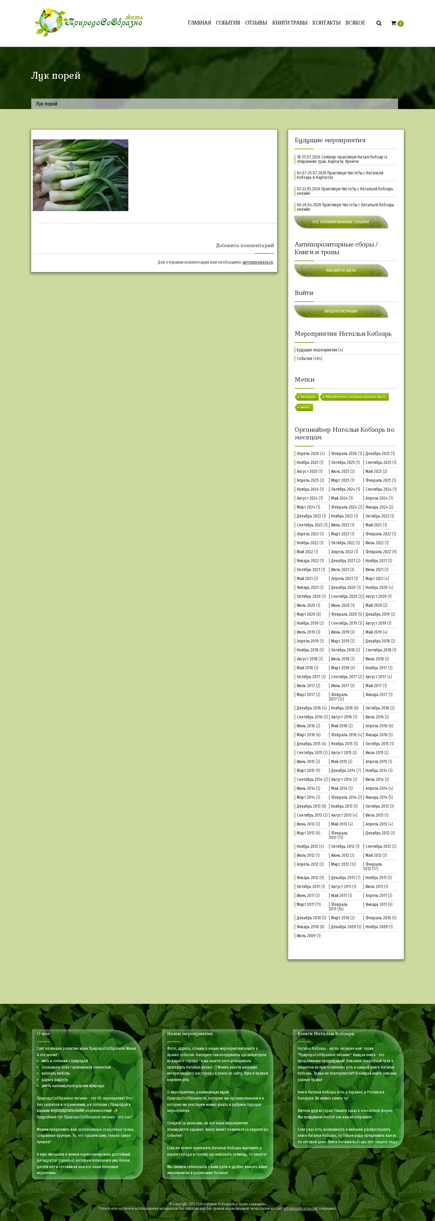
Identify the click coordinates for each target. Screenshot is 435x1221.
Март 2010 (340, 918)
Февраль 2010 (378, 918)
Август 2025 (307, 471)
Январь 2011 (376, 904)
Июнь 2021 (374, 569)
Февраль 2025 (378, 480)
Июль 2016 (375, 717)
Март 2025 (340, 480)
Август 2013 (341, 815)
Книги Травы (289, 22)
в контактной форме (375, 1110)
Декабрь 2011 (343, 877)
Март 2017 (306, 694)
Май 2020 (374, 605)
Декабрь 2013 (309, 806)
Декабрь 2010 (309, 918)
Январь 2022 (308, 560)
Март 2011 (305, 904)
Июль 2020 (306, 605)
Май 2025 (374, 471)
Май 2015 (339, 761)
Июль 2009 (306, 935)
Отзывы (256, 22)
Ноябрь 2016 (342, 708)
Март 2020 (306, 614)
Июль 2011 (374, 886)
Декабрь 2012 (377, 833)
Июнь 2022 (375, 543)
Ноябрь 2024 (308, 489)
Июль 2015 (374, 752)
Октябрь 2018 (343, 650)
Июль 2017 (306, 685)
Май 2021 (305, 578)
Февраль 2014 (344, 797)
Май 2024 (339, 498)
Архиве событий (180, 1054)
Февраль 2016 (344, 735)
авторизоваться (257, 262)
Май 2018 (305, 668)
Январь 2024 (377, 507)
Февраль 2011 (338, 907)
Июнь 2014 (306, 788)
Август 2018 (307, 659)
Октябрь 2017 (308, 677)
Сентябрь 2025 (378, 462)
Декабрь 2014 (343, 770)
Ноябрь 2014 (376, 770)
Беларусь (308, 396)
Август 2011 (341, 886)
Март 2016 (306, 735)
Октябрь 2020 (309, 596)
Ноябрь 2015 (342, 744)
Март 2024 (306, 507)
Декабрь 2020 (343, 587)
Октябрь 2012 (342, 846)
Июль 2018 (340, 659)
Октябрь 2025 (343, 462)
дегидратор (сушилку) (55, 1160)
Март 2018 (340, 668)
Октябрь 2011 (308, 886)
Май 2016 (339, 726)
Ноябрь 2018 (307, 650)
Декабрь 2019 (378, 614)
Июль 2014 (375, 779)
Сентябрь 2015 (309, 752)
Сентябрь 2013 (309, 815)
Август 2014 (341, 779)
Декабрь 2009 (343, 927)
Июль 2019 (306, 632)
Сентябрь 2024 (379, 489)
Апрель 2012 (307, 864)
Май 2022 (305, 552)
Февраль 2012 (372, 867)
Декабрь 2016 (309, 708)
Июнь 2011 (305, 895)
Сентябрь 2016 (310, 717)
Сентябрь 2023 (310, 525)
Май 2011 (339, 895)
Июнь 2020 (340, 605)
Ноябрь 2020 (377, 587)
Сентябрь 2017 (344, 677)
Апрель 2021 (342, 578)
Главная (199, 22)
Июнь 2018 (375, 659)
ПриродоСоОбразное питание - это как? (98, 1116)
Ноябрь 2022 (307, 543)
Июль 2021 (340, 569)
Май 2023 (374, 525)
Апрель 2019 (308, 641)
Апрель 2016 (377, 726)
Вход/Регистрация (340, 311)
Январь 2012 (307, 877)
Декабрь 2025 (378, 453)
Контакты (326, 22)
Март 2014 (306, 797)
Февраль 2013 (338, 835)
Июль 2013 (374, 815)
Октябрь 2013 (377, 806)
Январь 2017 (377, 694)
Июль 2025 (340, 471)
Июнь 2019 (340, 632)
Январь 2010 (308, 927)
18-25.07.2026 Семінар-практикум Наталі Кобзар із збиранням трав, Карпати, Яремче (342, 159)
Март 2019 (340, 641)
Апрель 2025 (308, 480)
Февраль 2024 (344, 507)
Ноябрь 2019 (307, 623)
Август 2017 (376, 677)
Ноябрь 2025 (307, 462)
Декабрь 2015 (309, 744)
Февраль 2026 (344, 453)
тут (346, 1098)
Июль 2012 (306, 855)
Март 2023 (340, 534)
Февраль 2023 (378, 534)
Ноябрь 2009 (377, 927)
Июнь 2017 (340, 685)
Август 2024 (307, 498)
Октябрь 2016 (377, 708)
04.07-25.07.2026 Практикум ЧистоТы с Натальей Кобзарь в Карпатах (340, 175)
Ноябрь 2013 (342, 806)
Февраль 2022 (378, 552)
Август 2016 (341, 717)
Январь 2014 (377, 797)
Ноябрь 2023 (342, 516)
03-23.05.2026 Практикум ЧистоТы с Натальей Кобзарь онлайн (345, 191)
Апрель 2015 (376, 761)
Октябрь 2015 (377, 744)
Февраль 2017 (338, 697)
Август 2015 (341, 752)
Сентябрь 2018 (378, 650)
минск (305, 407)
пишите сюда (386, 1141)
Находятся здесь (341, 270)
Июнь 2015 (306, 761)
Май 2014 (339, 788)
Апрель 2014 (377, 788)
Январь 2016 (377, 735)
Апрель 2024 (377, 498)
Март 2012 (340, 864)
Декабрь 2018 (378, 641)
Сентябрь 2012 (378, 846)
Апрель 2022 (342, 552)
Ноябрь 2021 (376, 560)
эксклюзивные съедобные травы (105, 1129)
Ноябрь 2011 (376, 877)
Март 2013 (306, 833)
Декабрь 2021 (343, 560)
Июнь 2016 (306, 726)
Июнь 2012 (340, 855)
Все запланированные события (341, 221)
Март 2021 (374, 578)
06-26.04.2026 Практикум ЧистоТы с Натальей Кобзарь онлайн (345, 207)
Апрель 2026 (308, 453)
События (228, 22)
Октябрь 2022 (343, 543)
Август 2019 (376, 623)
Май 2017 (374, 685)
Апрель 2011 (376, 895)
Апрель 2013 (376, 824)
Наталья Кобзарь (312, 1048)
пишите (259, 1154)
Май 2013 (339, 824)
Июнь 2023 (340, 525)
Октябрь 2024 (343, 489)
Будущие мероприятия (317, 350)
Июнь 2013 (306, 824)
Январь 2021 (307, 587)
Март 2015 (306, 770)
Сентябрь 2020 (344, 596)
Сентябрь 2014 (310, 779)
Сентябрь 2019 (344, 623)
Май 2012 (374, 855)
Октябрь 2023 (377, 516)
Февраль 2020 (344, 614)
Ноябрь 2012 (307, 846)
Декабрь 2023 (309, 516)
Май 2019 (374, 632)
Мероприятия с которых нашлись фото (355, 396)
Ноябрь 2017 (376, 668)
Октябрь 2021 (308, 569)
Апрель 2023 (308, 534)
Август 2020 (376, 596)
